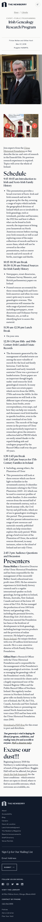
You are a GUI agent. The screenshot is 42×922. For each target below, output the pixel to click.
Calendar (25, 12)
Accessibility (7, 814)
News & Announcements (11, 834)
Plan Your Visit (7, 916)
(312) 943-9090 (7, 903)
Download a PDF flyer (14, 724)
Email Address (9, 858)
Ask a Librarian (8, 913)
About (4, 811)
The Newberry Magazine (11, 831)
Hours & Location (8, 824)
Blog (3, 817)
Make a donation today (21, 742)
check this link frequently (16, 774)
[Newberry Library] (13, 808)
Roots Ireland (10, 638)
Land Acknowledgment (11, 827)
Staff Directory (8, 837)
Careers (5, 821)
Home (16, 12)
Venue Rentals (7, 841)
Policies (5, 909)
